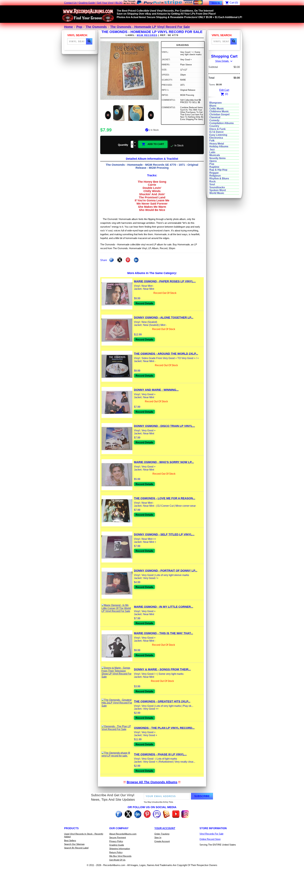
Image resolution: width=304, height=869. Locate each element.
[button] (89, 41)
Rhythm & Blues (219, 178)
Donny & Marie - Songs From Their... (162, 669)
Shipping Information (119, 848)
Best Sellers (70, 840)
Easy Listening (218, 135)
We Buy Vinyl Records (120, 856)
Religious (215, 175)
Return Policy (116, 852)
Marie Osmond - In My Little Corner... (163, 606)
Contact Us (70, 2)
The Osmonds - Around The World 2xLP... (166, 353)
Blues (212, 105)
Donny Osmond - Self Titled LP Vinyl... (164, 534)
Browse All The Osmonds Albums (152, 782)
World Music (216, 193)
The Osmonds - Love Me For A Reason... (164, 498)
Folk (212, 140)
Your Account (164, 828)
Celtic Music (216, 108)
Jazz (212, 149)
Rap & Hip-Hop (218, 169)
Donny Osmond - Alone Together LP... (163, 317)
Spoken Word (217, 190)
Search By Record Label (76, 847)
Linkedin (136, 260)
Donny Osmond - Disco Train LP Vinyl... (164, 426)
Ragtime (214, 167)
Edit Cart (224, 90)
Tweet (120, 260)
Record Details (144, 303)
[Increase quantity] (135, 142)
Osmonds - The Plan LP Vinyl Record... (164, 727)
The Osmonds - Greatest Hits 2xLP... (162, 701)
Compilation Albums (221, 123)
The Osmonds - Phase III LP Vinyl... (160, 754)
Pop (211, 164)
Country (214, 126)
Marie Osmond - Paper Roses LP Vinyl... (165, 281)
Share (111, 260)
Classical (214, 117)
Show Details (224, 61)
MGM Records (147, 35)
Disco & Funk (217, 129)
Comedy (214, 120)
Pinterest (128, 260)
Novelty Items (217, 158)
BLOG (118, 2)
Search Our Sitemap (74, 844)
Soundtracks (217, 187)
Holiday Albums (218, 146)
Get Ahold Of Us (117, 860)
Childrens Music (219, 111)
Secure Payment (117, 837)
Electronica (216, 137)
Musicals (214, 155)
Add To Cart (153, 144)
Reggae (214, 172)
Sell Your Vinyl (105, 2)
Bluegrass (215, 102)
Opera (213, 161)
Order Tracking (161, 834)
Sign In (216, 3)
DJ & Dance (216, 132)
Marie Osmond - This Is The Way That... (163, 633)
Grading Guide (87, 2)
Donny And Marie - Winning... (156, 389)
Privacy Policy (116, 841)
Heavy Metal (216, 143)
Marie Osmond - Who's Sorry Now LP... (164, 462)
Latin (212, 152)
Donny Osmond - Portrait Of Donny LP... (165, 570)
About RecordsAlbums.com (122, 834)
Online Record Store (210, 839)
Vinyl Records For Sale (211, 833)
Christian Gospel (219, 114)
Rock (212, 181)
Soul (212, 184)
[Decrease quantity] (135, 146)
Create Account (162, 841)
